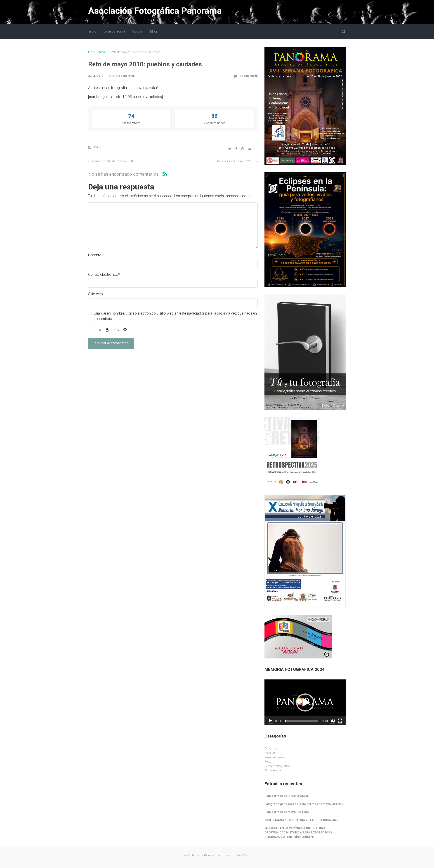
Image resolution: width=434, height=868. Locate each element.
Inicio (91, 52)
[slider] (301, 721)
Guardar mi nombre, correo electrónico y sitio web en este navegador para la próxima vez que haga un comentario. (175, 316)
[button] (305, 702)
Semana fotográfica (277, 766)
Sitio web (95, 294)
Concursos (271, 748)
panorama (127, 75)
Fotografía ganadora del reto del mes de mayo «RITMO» (304, 804)
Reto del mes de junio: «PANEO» (286, 796)
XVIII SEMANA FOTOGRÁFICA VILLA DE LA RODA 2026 (301, 820)
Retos (102, 52)
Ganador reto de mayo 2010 (112, 161)
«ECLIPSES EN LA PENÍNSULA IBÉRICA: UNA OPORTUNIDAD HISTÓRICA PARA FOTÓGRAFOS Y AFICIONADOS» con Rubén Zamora (298, 832)
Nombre (95, 255)
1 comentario (248, 75)
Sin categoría (272, 770)
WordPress (243, 855)
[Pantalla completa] (340, 721)
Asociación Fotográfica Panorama (155, 11)
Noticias (269, 752)
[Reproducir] (270, 721)
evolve (187, 855)
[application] (305, 702)
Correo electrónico (104, 274)
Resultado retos (274, 757)
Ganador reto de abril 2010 (235, 161)
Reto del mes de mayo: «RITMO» (287, 812)
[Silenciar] (332, 721)
